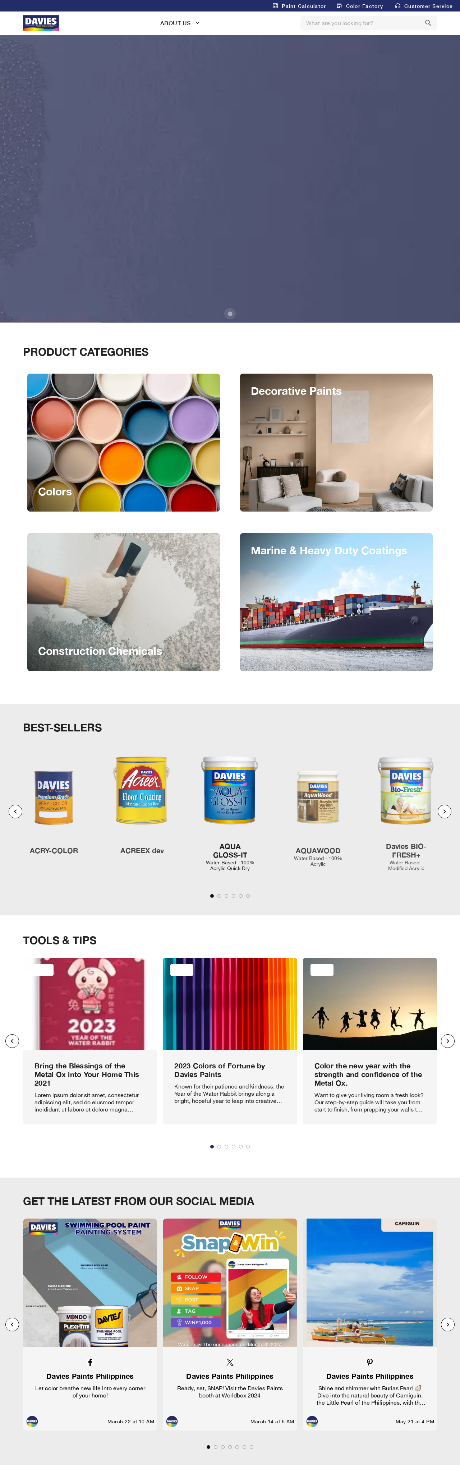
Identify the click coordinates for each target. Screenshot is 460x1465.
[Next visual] (444, 811)
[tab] (212, 896)
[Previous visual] (15, 811)
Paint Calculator (304, 6)
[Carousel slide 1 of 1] (230, 313)
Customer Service (428, 6)
